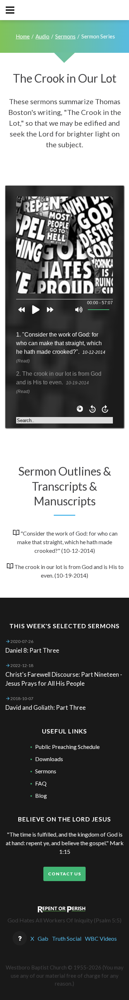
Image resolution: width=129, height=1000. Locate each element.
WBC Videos (101, 938)
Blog (41, 795)
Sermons (65, 36)
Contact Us (64, 873)
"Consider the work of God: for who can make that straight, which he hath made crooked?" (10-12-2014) (67, 542)
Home (23, 36)
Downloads (49, 758)
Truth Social (66, 938)
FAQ (41, 783)
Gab (43, 938)
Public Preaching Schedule (67, 746)
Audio (42, 36)
